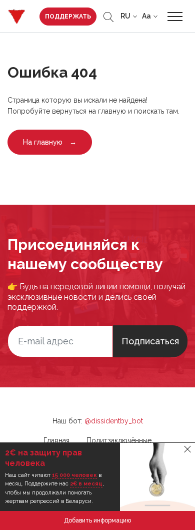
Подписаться (150, 341)
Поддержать (68, 16)
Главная (57, 440)
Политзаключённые (119, 440)
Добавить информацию (97, 520)
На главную (49, 142)
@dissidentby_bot (113, 421)
